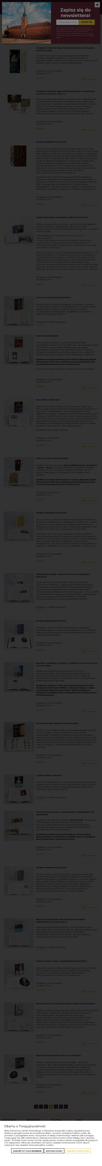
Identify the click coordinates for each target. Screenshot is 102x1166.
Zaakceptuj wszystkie (78, 1151)
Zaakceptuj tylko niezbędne (27, 1151)
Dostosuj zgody (54, 1151)
